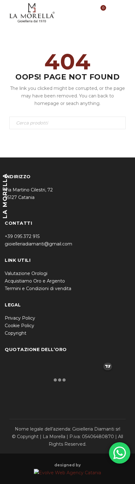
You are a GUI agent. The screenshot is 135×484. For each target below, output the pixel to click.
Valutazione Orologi (26, 273)
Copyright (15, 333)
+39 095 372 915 (22, 236)
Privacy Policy (20, 318)
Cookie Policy (19, 325)
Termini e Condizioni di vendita (38, 288)
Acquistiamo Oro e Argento (35, 281)
